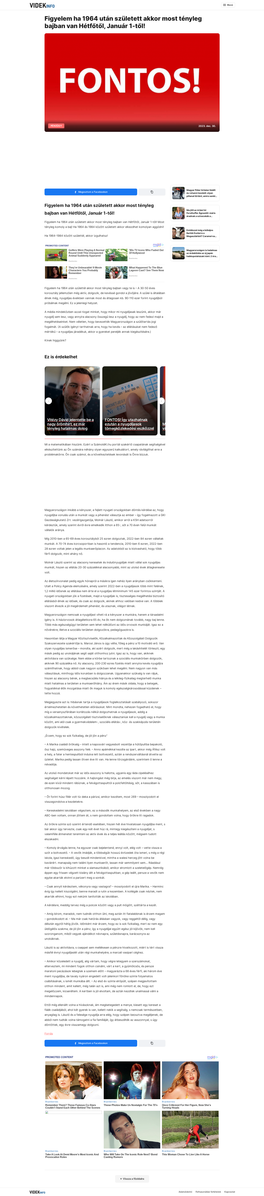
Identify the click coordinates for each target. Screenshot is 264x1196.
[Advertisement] (132, 158)
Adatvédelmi (185, 1192)
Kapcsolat (229, 1192)
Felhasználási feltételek (208, 1192)
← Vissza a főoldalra (132, 1178)
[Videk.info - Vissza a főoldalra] (42, 5)
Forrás (49, 1033)
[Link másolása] (151, 192)
